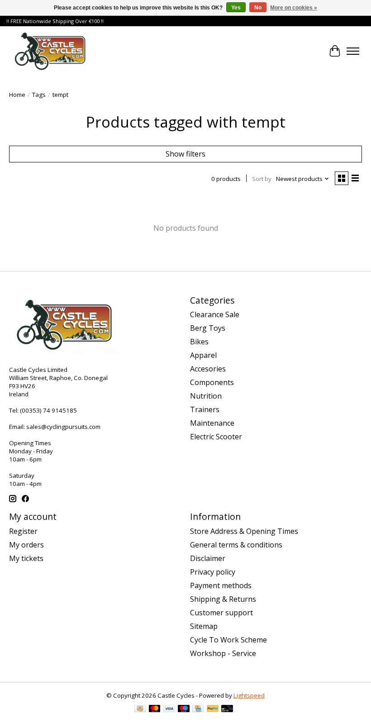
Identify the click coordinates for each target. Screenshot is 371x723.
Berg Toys (207, 328)
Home (17, 94)
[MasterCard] (155, 709)
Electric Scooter (216, 437)
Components (212, 382)
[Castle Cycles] (50, 51)
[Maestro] (184, 709)
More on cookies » (293, 8)
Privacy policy (212, 572)
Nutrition (206, 396)
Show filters (185, 154)
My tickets (26, 558)
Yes (236, 8)
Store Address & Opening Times (244, 531)
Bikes (199, 342)
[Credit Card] (198, 709)
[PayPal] (213, 709)
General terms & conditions (236, 545)
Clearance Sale (214, 314)
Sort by (261, 179)
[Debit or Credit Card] (227, 709)
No (258, 8)
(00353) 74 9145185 (48, 410)
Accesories (208, 369)
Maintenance (212, 423)
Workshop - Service (223, 653)
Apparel (203, 355)
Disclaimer (207, 558)
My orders (26, 545)
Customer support (221, 613)
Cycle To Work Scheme (228, 640)
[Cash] (140, 709)
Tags (39, 94)
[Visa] (169, 709)
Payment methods (221, 585)
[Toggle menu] (353, 51)
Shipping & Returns (223, 599)
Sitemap (204, 626)
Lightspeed (249, 695)
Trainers (204, 409)
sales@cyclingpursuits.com (63, 427)
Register (23, 531)
